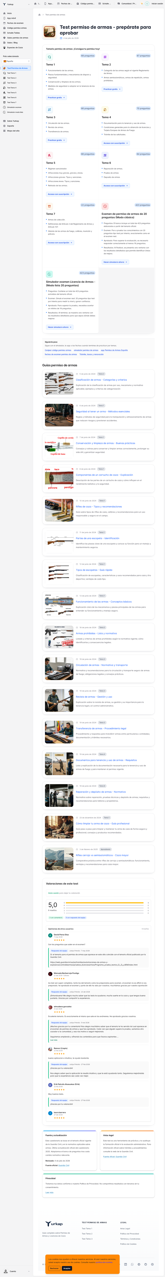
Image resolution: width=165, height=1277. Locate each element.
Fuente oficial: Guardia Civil (114, 1156)
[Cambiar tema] (142, 4)
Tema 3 (50, 117)
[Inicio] (39, 14)
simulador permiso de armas (86, 350)
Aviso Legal (125, 1228)
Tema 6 (106, 162)
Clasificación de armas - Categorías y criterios (101, 379)
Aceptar (67, 1268)
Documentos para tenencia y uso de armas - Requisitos (106, 760)
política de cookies (104, 1262)
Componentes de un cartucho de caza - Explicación (104, 475)
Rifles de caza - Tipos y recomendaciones (99, 506)
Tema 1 (50, 64)
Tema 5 (50, 162)
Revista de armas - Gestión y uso (94, 696)
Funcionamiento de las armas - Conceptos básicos (104, 601)
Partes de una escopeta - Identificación (97, 538)
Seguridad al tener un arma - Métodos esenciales (103, 411)
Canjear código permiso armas (58, 350)
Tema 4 (106, 117)
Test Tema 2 (87, 1234)
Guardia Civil (63, 1165)
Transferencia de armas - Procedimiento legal (101, 728)
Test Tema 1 (87, 1228)
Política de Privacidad (129, 1234)
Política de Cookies (128, 1244)
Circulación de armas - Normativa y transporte (102, 665)
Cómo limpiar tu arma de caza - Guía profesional (102, 823)
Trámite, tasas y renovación (92, 354)
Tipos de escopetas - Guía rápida (94, 570)
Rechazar (54, 1268)
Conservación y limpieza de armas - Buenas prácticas (105, 443)
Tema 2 (106, 64)
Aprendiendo (105, 849)
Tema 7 (50, 213)
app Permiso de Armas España (114, 350)
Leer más (53, 1040)
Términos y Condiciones (130, 1239)
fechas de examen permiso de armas (61, 354)
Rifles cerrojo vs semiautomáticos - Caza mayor (102, 855)
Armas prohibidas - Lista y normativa (96, 633)
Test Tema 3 (87, 1239)
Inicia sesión (53, 893)
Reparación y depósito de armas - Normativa (101, 791)
